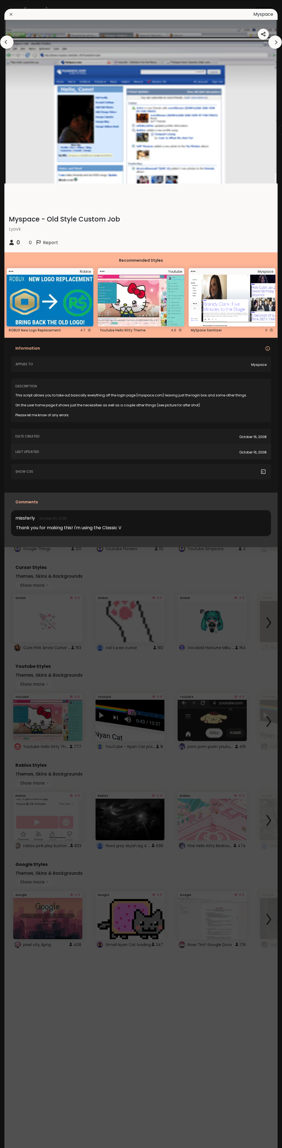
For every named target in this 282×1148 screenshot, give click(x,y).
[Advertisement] (22, 574)
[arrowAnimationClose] (7, 42)
